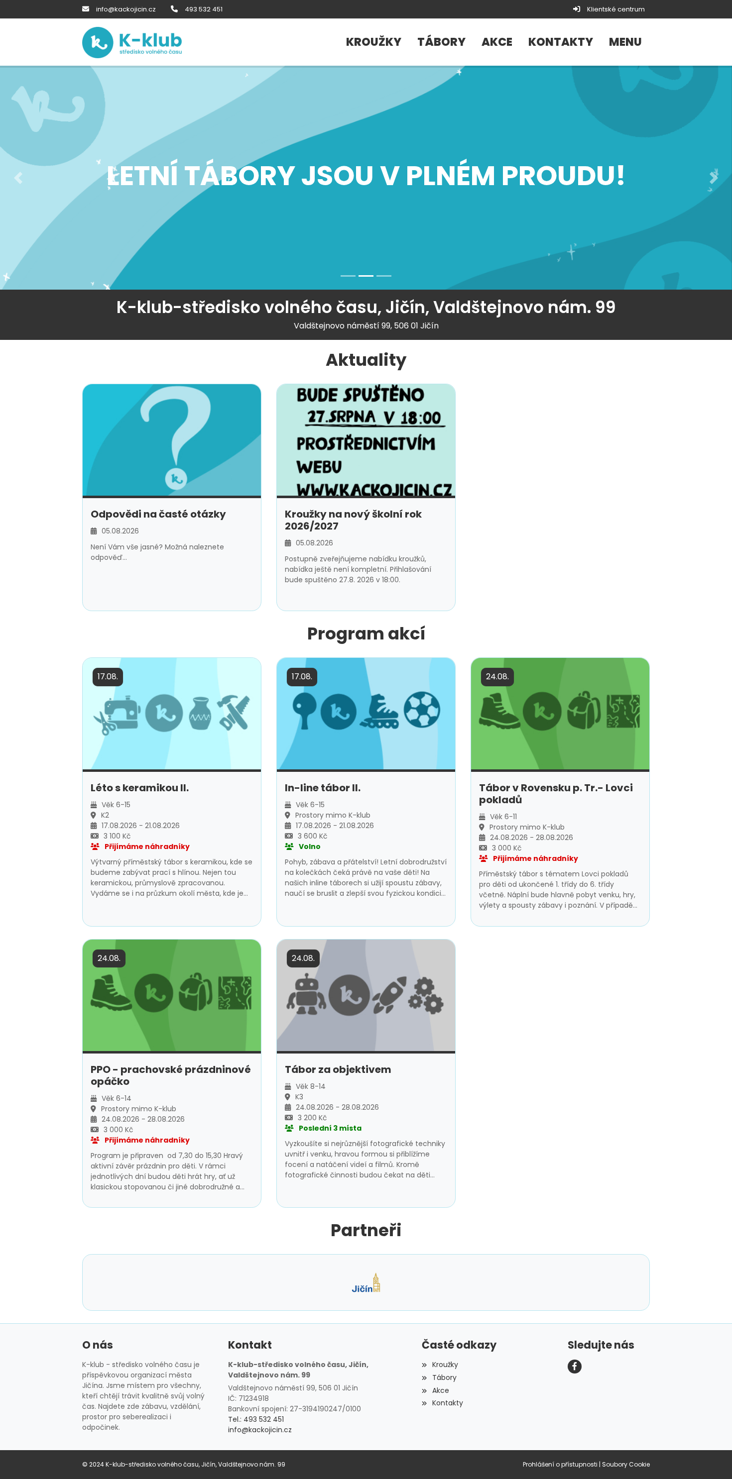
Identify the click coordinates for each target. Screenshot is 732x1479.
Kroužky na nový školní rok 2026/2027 (353, 520)
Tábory (444, 1377)
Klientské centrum (616, 9)
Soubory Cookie (626, 1464)
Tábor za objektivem (338, 1069)
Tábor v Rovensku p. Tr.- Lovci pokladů (556, 794)
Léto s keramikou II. (140, 788)
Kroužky (445, 1365)
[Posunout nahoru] (709, 1456)
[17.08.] (172, 713)
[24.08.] (560, 713)
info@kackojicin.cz (126, 9)
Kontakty (447, 1403)
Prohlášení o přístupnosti (560, 1464)
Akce (440, 1390)
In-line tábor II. (323, 788)
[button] (625, 42)
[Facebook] (575, 1366)
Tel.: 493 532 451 (256, 1419)
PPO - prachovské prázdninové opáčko (171, 1075)
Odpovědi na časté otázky (158, 514)
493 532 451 (204, 9)
